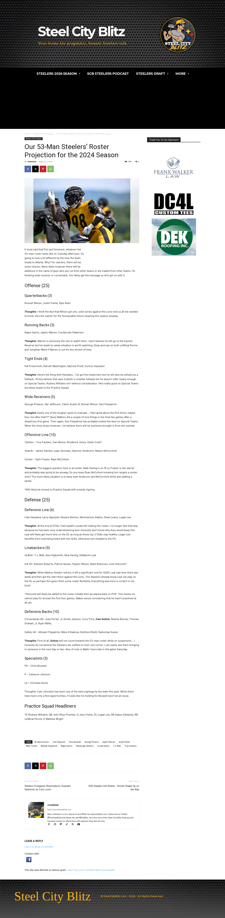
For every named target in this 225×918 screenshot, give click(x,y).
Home (27, 134)
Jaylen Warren (108, 742)
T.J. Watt (117, 746)
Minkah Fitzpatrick (49, 746)
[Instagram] (56, 824)
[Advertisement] (112, 104)
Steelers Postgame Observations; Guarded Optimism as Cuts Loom (47, 787)
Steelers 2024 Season (43, 134)
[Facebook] (28, 169)
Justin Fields (124, 742)
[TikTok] (68, 824)
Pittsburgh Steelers (85, 746)
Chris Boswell (75, 742)
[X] (35, 169)
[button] (28, 861)
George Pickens (91, 742)
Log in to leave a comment (39, 846)
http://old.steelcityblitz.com (59, 809)
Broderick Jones (42, 742)
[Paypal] (62, 824)
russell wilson (103, 746)
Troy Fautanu (130, 746)
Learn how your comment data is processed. (91, 869)
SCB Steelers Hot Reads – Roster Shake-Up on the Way (113, 787)
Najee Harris (66, 746)
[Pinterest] (43, 169)
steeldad (32, 161)
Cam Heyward (59, 742)
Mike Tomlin (31, 746)
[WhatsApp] (50, 169)
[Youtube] (80, 824)
